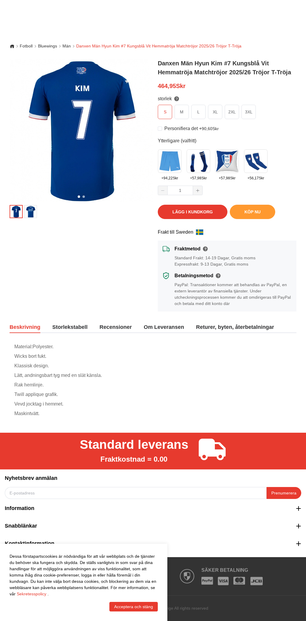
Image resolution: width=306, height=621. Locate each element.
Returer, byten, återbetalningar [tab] (235, 327)
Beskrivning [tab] (25, 327)
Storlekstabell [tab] (70, 327)
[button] (163, 190)
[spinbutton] (180, 190)
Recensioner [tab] (116, 327)
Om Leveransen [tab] (164, 327)
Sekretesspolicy (31, 593)
